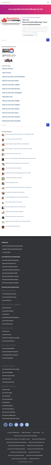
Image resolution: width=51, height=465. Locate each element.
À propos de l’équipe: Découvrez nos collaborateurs (25, 435)
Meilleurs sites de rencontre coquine (35, 445)
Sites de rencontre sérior (10, 113)
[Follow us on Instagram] (27, 424)
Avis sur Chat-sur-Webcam (8, 412)
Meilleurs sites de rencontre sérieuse (34, 455)
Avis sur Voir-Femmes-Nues (9, 415)
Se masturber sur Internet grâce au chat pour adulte (14, 192)
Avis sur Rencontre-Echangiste (10, 355)
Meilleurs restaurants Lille (9, 263)
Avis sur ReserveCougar (8, 382)
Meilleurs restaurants (34, 458)
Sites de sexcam (7, 68)
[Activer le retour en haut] (48, 462)
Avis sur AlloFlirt (6, 379)
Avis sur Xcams (6, 389)
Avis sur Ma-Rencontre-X (8, 341)
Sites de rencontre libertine (11, 89)
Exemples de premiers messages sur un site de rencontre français (17, 221)
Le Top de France (6, 252)
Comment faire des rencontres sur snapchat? (13, 177)
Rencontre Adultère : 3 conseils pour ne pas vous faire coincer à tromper (18, 148)
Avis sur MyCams (6, 396)
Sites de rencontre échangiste (12, 93)
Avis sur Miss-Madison (7, 320)
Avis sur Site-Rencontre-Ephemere (10, 337)
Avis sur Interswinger (7, 358)
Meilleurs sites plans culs (34, 452)
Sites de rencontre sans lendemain (13, 76)
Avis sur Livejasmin (7, 392)
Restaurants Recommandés (11, 121)
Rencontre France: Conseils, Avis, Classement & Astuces (17, 439)
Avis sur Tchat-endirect (8, 408)
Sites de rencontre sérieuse (11, 117)
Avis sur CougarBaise (7, 372)
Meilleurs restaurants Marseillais (11, 269)
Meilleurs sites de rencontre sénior (18, 452)
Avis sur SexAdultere (7, 323)
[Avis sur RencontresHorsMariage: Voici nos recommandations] (11, 19)
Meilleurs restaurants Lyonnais (10, 279)
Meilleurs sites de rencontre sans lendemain (16, 442)
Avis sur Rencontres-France (9, 293)
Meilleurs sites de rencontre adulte (36, 442)
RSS (43, 432)
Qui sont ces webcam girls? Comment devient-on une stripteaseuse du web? (19, 134)
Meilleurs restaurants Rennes (9, 273)
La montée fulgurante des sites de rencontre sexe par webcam (17, 197)
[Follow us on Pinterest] (5, 424)
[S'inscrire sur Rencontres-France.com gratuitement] (8, 50)
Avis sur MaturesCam (7, 405)
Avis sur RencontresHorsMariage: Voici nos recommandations (34, 22)
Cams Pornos (6, 73)
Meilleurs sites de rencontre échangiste (16, 448)
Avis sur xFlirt (5, 331)
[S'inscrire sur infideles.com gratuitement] (9, 55)
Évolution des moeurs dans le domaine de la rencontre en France (17, 163)
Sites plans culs (7, 97)
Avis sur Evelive (6, 402)
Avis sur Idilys (5, 314)
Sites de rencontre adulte (10, 81)
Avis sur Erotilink (6, 334)
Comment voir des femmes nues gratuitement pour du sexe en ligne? (18, 172)
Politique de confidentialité (13, 432)
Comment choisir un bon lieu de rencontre (13, 153)
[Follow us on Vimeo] (22, 424)
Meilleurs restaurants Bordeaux (10, 260)
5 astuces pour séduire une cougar (11, 182)
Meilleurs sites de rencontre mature (35, 448)
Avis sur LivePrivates (7, 399)
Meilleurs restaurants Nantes (9, 266)
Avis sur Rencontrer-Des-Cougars (10, 369)
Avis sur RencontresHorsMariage (10, 317)
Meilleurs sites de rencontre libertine (16, 445)
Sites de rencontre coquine (11, 84)
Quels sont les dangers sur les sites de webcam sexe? (15, 206)
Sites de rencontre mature (10, 109)
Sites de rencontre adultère (11, 105)
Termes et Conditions (26, 432)
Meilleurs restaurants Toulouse (10, 276)
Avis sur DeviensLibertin (8, 348)
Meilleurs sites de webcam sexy (39, 439)
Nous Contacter (36, 432)
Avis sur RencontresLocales (9, 297)
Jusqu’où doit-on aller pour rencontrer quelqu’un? (14, 211)
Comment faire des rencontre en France (12, 249)
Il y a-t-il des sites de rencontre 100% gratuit (13, 139)
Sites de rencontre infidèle (10, 101)
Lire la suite (35, 32)
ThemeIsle (30, 461)
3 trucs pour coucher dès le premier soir (12, 226)
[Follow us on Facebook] (11, 424)
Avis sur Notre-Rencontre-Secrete (11, 418)
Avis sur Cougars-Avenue (8, 375)
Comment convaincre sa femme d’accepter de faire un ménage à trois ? (18, 187)
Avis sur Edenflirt (6, 300)
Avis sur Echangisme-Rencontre (10, 351)
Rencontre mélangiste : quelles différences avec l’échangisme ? (17, 143)
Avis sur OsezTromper (7, 311)
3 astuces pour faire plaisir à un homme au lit (13, 201)
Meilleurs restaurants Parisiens (10, 282)
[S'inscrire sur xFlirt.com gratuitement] (8, 60)
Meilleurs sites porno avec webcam (19, 458)
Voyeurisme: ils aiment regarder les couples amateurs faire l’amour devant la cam (20, 158)
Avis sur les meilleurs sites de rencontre (31, 17)
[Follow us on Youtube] (16, 424)
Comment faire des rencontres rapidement (13, 168)
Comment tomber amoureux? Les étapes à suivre (14, 216)
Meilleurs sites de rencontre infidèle (16, 455)
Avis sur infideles (6, 307)
